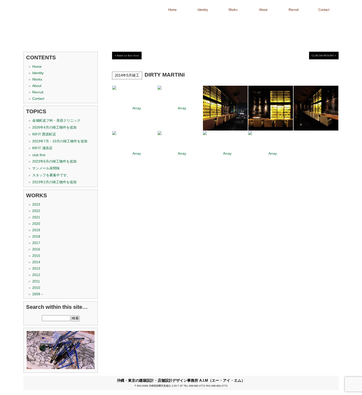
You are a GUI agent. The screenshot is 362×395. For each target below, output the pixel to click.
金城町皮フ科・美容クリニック (56, 120)
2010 (36, 288)
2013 (36, 268)
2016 (36, 249)
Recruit (294, 10)
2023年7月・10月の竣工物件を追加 (59, 141)
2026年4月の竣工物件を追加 (54, 127)
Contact (323, 10)
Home (172, 10)
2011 (36, 281)
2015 (36, 256)
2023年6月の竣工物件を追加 (54, 161)
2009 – (37, 294)
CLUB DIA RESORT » (324, 55)
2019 (36, 230)
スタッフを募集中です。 (51, 175)
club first (38, 155)
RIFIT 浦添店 (42, 148)
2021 (36, 217)
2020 (36, 224)
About (263, 10)
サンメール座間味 (46, 168)
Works (233, 10)
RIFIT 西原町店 (44, 134)
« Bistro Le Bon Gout (127, 55)
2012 (36, 275)
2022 (36, 211)
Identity (202, 10)
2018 (36, 236)
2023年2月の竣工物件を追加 (54, 182)
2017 (36, 243)
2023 (36, 204)
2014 (36, 262)
